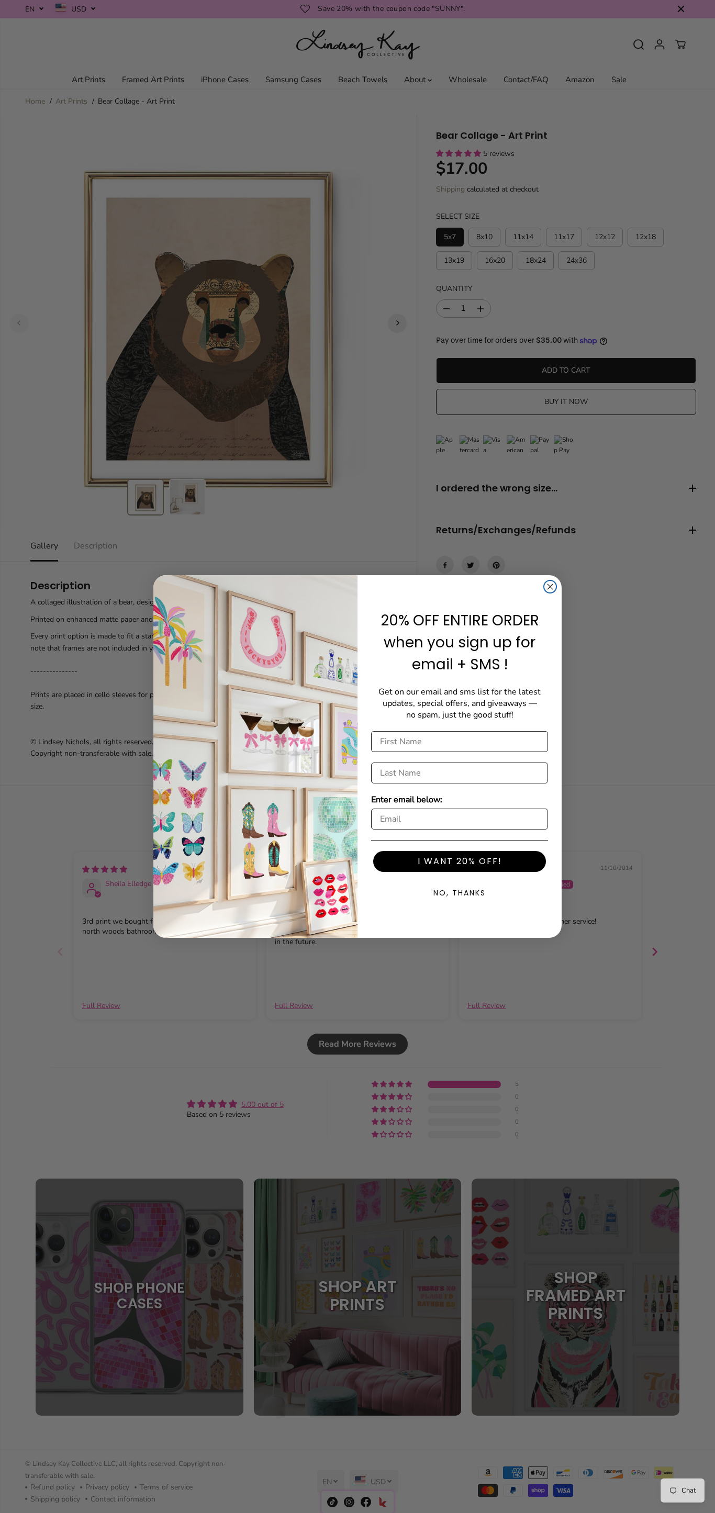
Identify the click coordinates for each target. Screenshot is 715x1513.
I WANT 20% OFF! (460, 861)
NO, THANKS (459, 893)
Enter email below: (406, 799)
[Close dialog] (550, 586)
